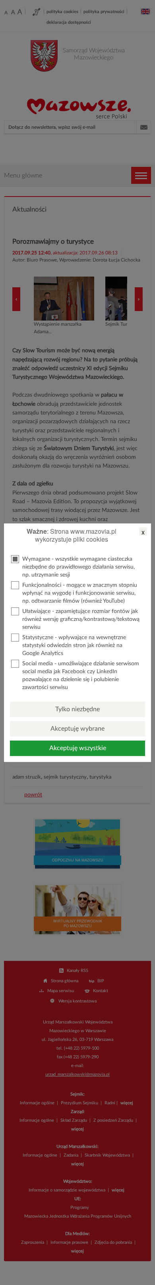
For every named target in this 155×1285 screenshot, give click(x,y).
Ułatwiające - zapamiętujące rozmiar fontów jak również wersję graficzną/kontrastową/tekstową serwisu (81, 619)
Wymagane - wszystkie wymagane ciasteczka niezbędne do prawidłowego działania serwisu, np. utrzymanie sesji (78, 567)
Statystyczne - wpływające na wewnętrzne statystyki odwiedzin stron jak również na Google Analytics (74, 645)
